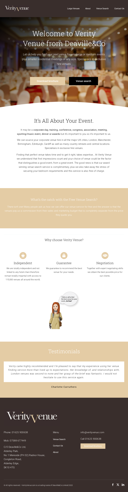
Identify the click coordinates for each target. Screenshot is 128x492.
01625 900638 (20, 428)
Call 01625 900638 (90, 435)
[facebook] (113, 481)
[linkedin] (123, 481)
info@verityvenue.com (92, 428)
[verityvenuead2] (64, 292)
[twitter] (118, 481)
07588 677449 (18, 436)
